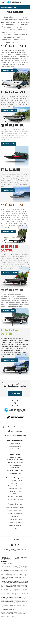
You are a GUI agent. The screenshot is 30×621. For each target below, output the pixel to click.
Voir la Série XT (9, 71)
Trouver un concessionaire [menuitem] (15, 459)
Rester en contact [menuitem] (15, 525)
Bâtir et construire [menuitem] (15, 510)
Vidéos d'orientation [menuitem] (15, 488)
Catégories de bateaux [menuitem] (15, 444)
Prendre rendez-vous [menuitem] (15, 486)
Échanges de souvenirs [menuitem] (15, 499)
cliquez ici (6, 606)
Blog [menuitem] (15, 528)
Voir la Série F (8, 311)
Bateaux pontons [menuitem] (15, 446)
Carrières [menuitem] (15, 516)
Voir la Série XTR (9, 273)
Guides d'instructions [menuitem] (15, 491)
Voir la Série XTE (9, 360)
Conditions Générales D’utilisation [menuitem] (7, 560)
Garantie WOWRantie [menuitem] (15, 480)
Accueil (3, 7)
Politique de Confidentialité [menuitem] (5, 558)
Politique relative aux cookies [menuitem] (21, 558)
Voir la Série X (8, 232)
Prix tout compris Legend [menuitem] (15, 513)
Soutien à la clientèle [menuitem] (15, 496)
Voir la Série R (8, 144)
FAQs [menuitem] (15, 494)
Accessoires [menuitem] (15, 467)
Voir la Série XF (9, 110)
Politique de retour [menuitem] (15, 473)
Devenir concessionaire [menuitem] (15, 519)
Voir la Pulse (7, 190)
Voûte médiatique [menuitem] (15, 522)
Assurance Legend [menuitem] (15, 465)
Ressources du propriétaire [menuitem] (15, 488)
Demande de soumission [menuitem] (15, 462)
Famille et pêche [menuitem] (15, 443)
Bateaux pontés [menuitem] (15, 449)
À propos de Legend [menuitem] (15, 516)
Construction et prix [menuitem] (15, 457)
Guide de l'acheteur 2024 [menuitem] (15, 470)
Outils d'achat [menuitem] (15, 463)
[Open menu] (3, 2)
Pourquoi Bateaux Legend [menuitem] (15, 507)
